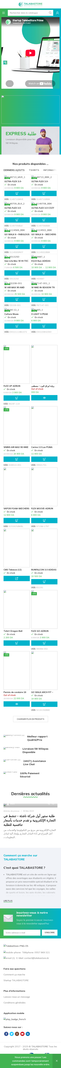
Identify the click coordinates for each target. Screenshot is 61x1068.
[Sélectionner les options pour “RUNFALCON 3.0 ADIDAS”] (44, 581)
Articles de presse (11, 811)
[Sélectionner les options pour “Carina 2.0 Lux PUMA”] (44, 459)
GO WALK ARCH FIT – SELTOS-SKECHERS (42, 693)
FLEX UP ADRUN (12, 386)
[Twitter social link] (12, 1034)
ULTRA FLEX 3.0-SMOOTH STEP (12, 209)
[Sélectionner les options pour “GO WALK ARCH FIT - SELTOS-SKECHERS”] (44, 704)
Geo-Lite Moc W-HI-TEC (16, 261)
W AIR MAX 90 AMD (14, 287)
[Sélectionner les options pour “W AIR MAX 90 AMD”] (17, 299)
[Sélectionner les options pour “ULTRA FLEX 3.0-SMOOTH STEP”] (17, 220)
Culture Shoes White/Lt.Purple (12, 315)
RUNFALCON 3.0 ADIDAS (43, 569)
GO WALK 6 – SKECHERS (43, 234)
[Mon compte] (57, 13)
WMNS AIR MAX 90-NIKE (16, 447)
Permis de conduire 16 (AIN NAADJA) (15, 693)
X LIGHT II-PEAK (39, 314)
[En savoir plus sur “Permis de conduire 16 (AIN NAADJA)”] (17, 704)
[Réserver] (17, 578)
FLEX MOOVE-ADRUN (42, 508)
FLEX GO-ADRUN (40, 631)
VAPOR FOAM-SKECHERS (16, 508)
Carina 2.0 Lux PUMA (41, 447)
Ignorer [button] (56, 1061)
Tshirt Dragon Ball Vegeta (13, 632)
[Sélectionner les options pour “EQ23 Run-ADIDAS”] (44, 273)
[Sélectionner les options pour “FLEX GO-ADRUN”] (44, 643)
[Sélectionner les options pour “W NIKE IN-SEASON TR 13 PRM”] (44, 299)
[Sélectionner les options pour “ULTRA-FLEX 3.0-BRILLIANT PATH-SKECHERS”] (17, 193)
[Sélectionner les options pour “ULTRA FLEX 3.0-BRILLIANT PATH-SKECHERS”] (44, 193)
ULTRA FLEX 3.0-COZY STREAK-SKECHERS (42, 209)
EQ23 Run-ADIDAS (40, 261)
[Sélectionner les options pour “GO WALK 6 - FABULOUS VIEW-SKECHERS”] (17, 246)
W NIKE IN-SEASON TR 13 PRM (43, 288)
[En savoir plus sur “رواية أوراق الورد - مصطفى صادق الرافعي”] (44, 397)
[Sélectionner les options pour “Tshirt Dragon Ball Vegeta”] (17, 643)
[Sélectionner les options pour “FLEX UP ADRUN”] (17, 398)
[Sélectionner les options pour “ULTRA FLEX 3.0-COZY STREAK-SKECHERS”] (44, 220)
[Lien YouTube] (22, 1034)
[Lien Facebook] (6, 1034)
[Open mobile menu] (3, 13)
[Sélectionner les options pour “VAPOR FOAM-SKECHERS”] (17, 520)
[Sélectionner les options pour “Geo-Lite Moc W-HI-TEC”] (17, 273)
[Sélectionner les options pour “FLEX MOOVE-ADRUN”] (44, 520)
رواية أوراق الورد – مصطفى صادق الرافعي (42, 387)
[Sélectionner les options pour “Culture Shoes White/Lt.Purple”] (17, 326)
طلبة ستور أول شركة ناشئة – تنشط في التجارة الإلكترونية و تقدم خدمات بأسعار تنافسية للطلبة (30, 820)
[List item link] (30, 974)
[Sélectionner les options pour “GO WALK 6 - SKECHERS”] (44, 246)
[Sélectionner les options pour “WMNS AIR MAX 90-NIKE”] (17, 459)
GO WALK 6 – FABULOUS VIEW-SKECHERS (16, 235)
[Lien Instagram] (17, 1034)
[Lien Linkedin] (28, 1034)
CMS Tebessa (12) (13, 569)
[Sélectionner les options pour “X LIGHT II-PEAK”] (44, 326)
